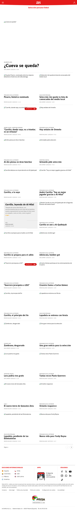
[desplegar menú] (3, 2)
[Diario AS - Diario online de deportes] (38, 2)
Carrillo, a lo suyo (12, 192)
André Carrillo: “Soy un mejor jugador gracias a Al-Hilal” (52, 193)
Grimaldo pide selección (50, 162)
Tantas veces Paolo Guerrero (52, 375)
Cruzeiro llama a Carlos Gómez (53, 285)
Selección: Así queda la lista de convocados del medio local (53, 98)
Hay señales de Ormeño (50, 129)
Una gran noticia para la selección (55, 345)
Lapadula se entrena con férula (53, 315)
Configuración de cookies (48, 490)
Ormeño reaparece (48, 406)
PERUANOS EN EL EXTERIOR (46, 127)
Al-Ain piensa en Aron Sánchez (18, 162)
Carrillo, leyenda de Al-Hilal (19, 204)
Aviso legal (11, 490)
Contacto (4, 490)
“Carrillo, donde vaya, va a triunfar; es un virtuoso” (20, 130)
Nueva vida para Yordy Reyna (52, 436)
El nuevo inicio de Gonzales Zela (19, 406)
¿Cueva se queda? (21, 65)
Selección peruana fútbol (38, 8)
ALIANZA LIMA (8, 62)
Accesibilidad (61, 490)
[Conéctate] (74, 2)
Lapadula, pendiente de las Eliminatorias (16, 437)
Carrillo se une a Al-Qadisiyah (53, 224)
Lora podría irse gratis (14, 375)
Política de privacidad (22, 490)
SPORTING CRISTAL (44, 160)
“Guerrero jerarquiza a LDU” (16, 285)
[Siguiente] (71, 447)
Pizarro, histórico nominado (16, 97)
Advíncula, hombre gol (49, 255)
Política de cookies (35, 490)
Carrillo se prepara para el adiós (18, 255)
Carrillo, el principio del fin (16, 315)
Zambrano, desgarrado (14, 345)
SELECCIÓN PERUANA (44, 95)
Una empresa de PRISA (38, 498)
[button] (38, 503)
